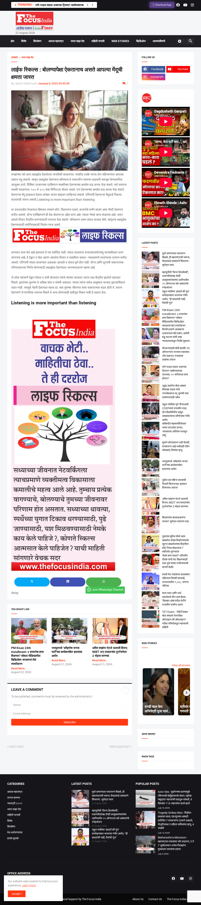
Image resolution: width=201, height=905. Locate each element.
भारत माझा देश (77, 41)
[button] (181, 41)
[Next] (92, 5)
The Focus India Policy (180, 899)
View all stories (181, 665)
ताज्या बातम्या (13, 797)
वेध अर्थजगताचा (14, 832)
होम (12, 41)
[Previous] (88, 5)
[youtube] (185, 5)
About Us (137, 899)
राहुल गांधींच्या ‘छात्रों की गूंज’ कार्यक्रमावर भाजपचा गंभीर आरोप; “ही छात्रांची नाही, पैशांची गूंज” (110, 833)
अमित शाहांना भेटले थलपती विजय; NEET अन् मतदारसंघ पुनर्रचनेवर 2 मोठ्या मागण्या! (110, 652)
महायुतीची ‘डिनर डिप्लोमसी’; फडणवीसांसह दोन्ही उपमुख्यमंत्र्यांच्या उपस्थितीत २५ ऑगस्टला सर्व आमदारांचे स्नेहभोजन (175, 280)
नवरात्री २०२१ (14, 803)
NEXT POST (17, 746)
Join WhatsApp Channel (107, 589)
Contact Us (155, 899)
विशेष (23, 41)
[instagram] (192, 5)
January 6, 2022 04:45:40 (53, 83)
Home (14, 57)
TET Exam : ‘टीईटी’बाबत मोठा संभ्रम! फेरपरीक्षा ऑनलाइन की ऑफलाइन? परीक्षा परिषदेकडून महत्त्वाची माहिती (175, 619)
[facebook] (178, 5)
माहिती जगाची (97, 41)
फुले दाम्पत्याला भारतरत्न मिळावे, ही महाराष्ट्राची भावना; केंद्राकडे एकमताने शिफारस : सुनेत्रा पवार (110, 795)
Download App (162, 4)
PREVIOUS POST (120, 746)
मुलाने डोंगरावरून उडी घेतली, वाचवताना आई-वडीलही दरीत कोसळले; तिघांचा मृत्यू (176, 446)
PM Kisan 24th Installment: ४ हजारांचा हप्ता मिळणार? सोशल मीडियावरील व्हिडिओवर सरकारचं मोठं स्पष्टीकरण (27, 656)
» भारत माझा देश (26, 57)
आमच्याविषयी (159, 41)
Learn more (29, 885)
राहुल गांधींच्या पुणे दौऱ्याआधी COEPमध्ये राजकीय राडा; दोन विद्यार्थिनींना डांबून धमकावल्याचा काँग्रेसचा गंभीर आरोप (176, 412)
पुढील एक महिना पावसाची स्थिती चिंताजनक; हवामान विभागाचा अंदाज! (174, 483)
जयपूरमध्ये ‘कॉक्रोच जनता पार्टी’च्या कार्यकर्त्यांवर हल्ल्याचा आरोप (67, 652)
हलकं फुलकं (13, 838)
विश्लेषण (37, 41)
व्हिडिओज (141, 41)
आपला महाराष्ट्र (56, 41)
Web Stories (120, 41)
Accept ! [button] (17, 893)
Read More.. (18, 668)
